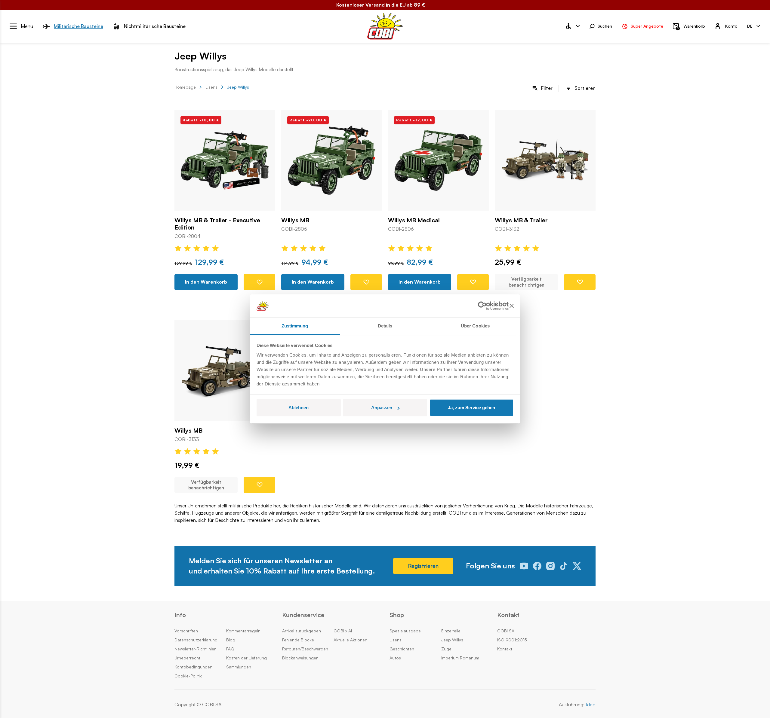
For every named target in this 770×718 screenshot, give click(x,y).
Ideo (591, 704)
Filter (547, 88)
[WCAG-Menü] (572, 26)
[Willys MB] (331, 160)
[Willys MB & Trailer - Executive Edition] (224, 160)
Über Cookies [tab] (475, 325)
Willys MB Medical (414, 220)
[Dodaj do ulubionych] (259, 282)
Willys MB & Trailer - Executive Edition (217, 224)
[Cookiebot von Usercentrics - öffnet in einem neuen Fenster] (482, 306)
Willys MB (295, 220)
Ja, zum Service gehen (471, 407)
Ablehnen (298, 407)
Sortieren (585, 88)
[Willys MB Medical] (438, 160)
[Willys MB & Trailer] (545, 160)
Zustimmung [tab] (295, 325)
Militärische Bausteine (78, 26)
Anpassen (381, 407)
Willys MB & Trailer (521, 220)
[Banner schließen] (512, 306)
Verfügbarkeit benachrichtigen (526, 282)
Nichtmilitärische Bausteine (155, 26)
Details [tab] (385, 325)
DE (750, 26)
